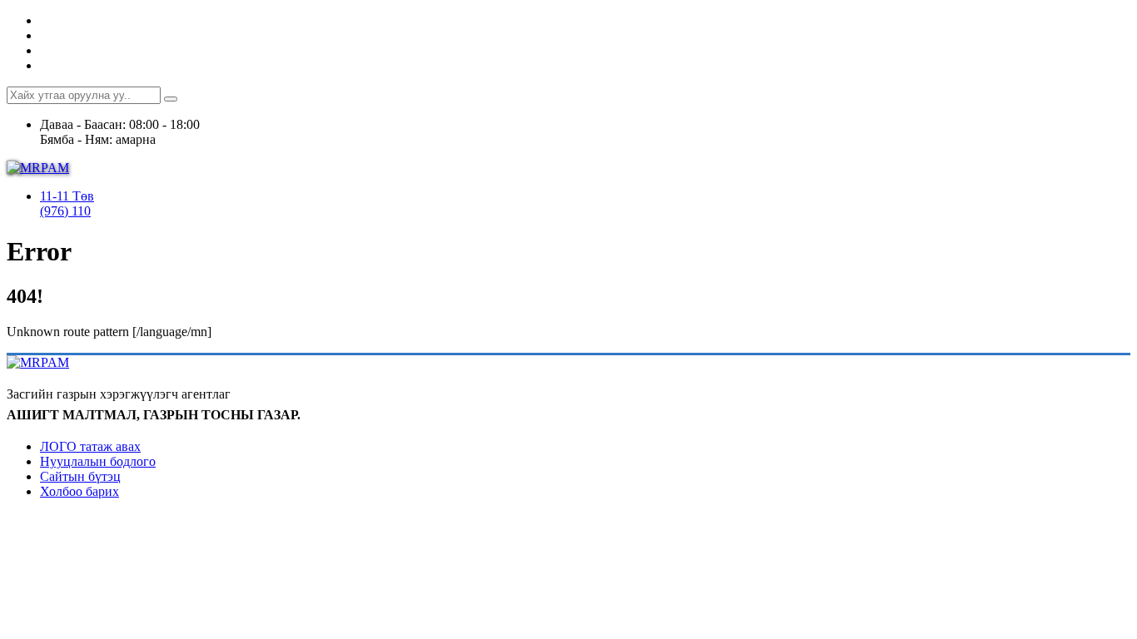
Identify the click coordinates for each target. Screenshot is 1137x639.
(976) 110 (65, 211)
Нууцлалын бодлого (98, 461)
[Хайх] (170, 99)
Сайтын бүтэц (80, 476)
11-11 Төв (67, 196)
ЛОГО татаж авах (90, 446)
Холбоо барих (79, 491)
